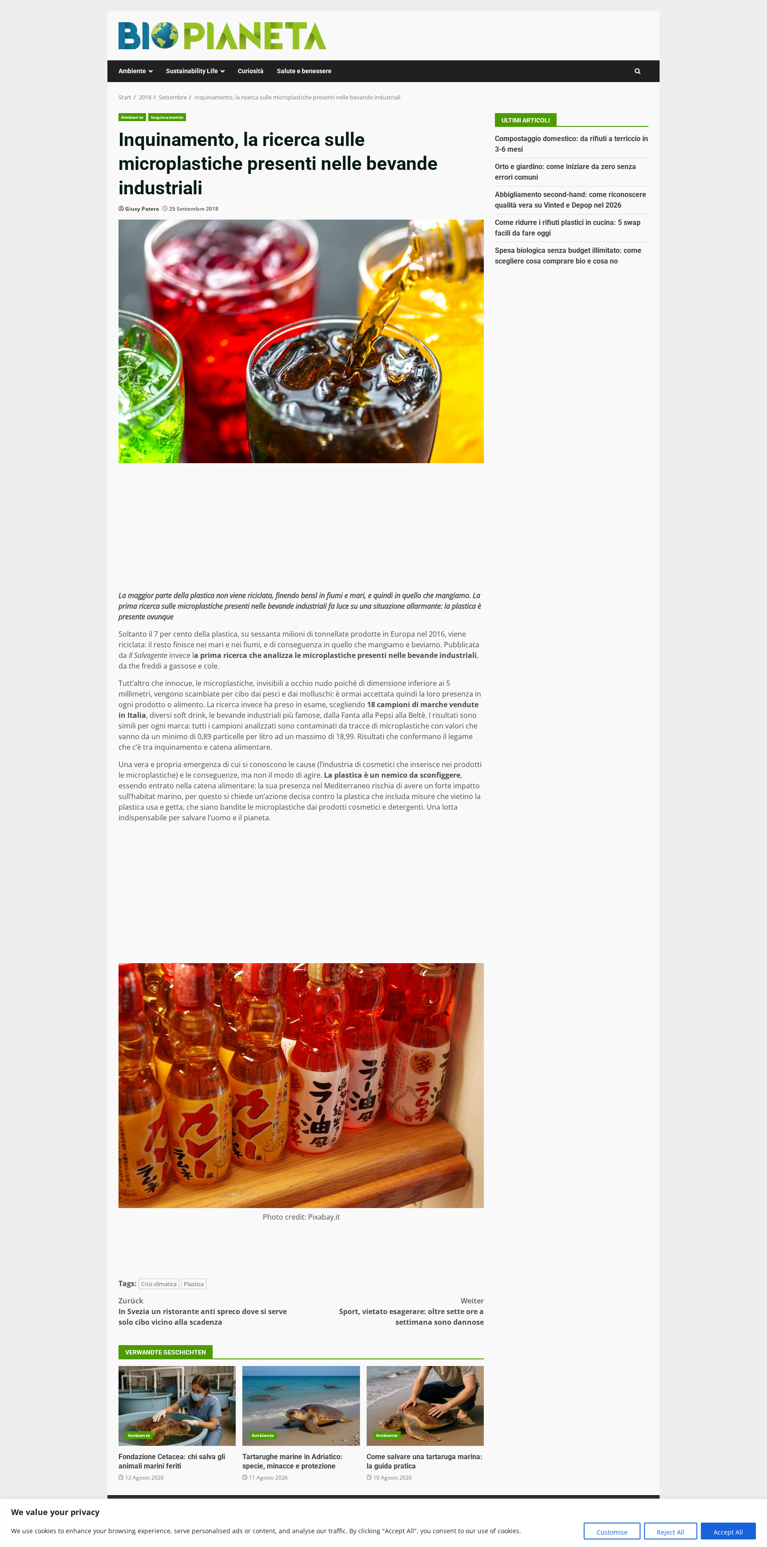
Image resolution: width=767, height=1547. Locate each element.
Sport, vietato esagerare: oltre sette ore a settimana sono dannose (411, 1311)
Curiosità (251, 71)
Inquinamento (167, 117)
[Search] (637, 71)
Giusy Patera (142, 209)
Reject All (670, 1532)
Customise (612, 1532)
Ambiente (132, 71)
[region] (383, 1523)
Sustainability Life (192, 71)
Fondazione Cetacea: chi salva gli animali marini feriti (177, 1406)
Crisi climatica (159, 1284)
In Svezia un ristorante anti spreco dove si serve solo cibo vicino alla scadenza (203, 1311)
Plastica (194, 1284)
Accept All (728, 1532)
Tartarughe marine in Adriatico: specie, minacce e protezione (301, 1406)
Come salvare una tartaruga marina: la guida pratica (425, 1406)
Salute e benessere (304, 71)
